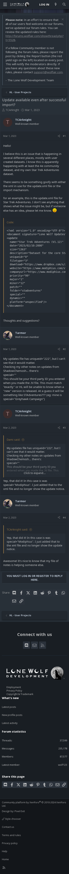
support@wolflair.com (48, 72)
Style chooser (12, 819)
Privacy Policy (14, 690)
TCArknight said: (17, 529)
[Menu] (5, 4)
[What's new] (56, 4)
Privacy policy (10, 843)
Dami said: (13, 439)
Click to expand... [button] (35, 473)
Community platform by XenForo (34, 804)
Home (5, 859)
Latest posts (9, 707)
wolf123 (62, 764)
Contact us (8, 827)
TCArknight (12, 110)
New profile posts (12, 715)
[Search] (64, 4)
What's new (10, 698)
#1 (64, 136)
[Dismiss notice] (62, 20)
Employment (14, 687)
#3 (64, 427)
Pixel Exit (20, 811)
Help (4, 851)
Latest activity (10, 723)
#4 (64, 517)
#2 (64, 349)
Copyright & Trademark (20, 694)
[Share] (59, 136)
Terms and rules (11, 835)
